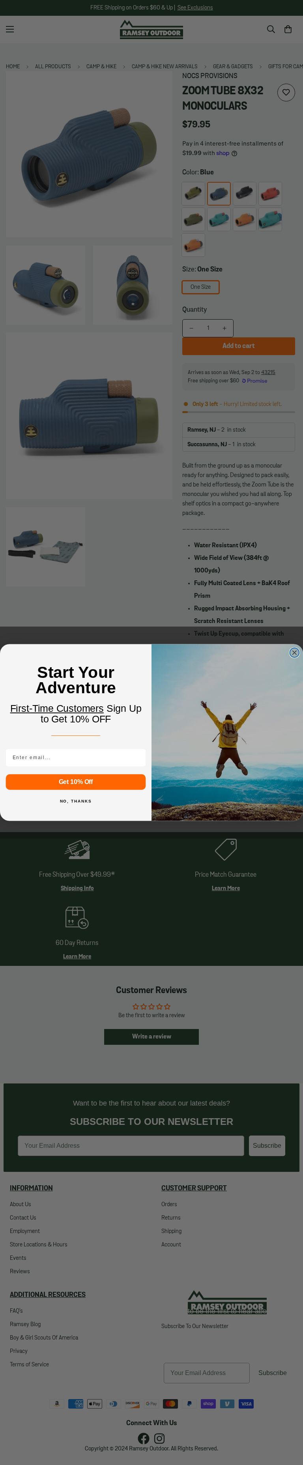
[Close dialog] (294, 652)
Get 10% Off (76, 781)
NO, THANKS (76, 801)
